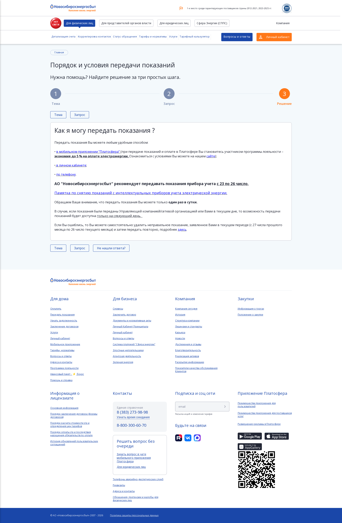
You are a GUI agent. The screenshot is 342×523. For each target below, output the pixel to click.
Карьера (180, 332)
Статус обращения (125, 36)
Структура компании (187, 320)
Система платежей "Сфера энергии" (134, 344)
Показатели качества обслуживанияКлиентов (196, 370)
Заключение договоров (64, 326)
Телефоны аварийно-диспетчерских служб (138, 479)
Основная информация (64, 408)
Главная (59, 52)
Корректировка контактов (94, 36)
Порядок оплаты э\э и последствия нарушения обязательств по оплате (71, 434)
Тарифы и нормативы (153, 36)
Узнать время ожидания (133, 417)
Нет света (55, 23)
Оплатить (55, 308)
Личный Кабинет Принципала (130, 326)
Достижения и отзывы (188, 344)
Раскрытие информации (189, 362)
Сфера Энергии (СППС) (212, 23)
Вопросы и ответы (236, 36)
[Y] (224, 406)
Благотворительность (188, 350)
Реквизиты (119, 485)
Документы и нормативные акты (132, 320)
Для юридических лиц (174, 23)
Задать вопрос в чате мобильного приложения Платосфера (134, 457)
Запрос (169, 97)
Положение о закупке (250, 314)
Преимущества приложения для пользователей (257, 405)
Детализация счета (63, 36)
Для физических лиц (79, 23)
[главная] (73, 282)
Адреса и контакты (61, 362)
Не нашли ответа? (111, 248)
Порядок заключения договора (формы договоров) (73, 415)
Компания (283, 23)
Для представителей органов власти (126, 23)
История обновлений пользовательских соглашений (74, 443)
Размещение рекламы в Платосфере (259, 424)
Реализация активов (187, 356)
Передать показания (62, 314)
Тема (56, 97)
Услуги (173, 36)
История (180, 314)
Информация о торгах (251, 308)
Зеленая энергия (123, 362)
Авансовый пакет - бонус (67, 374)
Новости (180, 338)
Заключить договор (124, 314)
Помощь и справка (61, 380)
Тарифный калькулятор (195, 36)
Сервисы (118, 308)
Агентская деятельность (127, 356)
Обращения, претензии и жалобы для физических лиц (135, 499)
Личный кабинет (60, 338)
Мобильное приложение (65, 344)
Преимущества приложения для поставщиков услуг (265, 415)
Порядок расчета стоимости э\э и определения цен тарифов (69, 425)
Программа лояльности (64, 368)
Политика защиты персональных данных (134, 515)
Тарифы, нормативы (62, 350)
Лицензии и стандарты (188, 326)
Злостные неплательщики (128, 350)
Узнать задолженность (63, 320)
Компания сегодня (186, 308)
